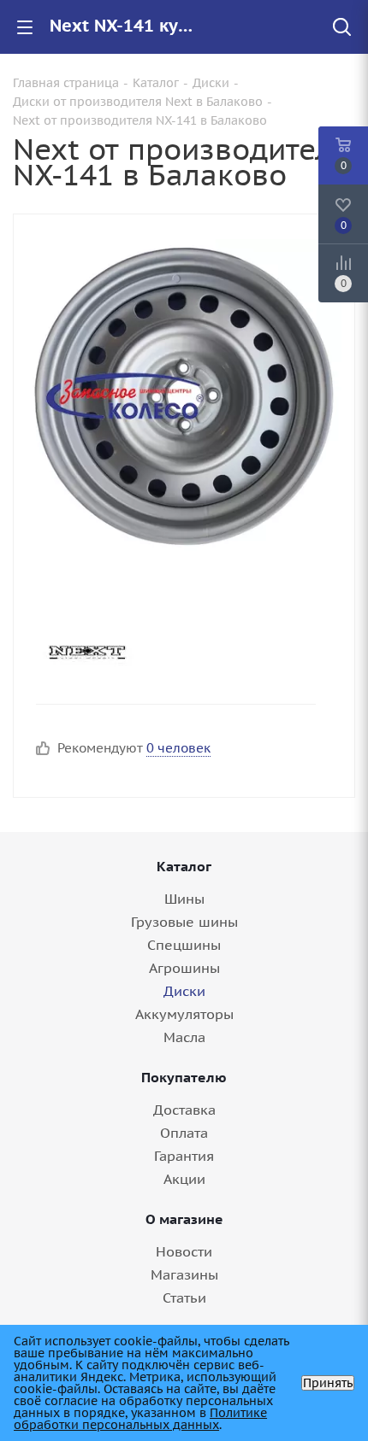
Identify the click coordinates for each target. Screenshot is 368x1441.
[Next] (169, 652)
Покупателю (184, 1077)
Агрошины (184, 967)
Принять (328, 1383)
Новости (184, 1251)
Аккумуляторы (184, 1013)
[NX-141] (184, 395)
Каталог (184, 866)
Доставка (184, 1109)
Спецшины (184, 944)
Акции (184, 1178)
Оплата (184, 1132)
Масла (184, 1037)
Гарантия (184, 1155)
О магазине (184, 1218)
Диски (184, 990)
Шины (184, 898)
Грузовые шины (184, 921)
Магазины (184, 1274)
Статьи (184, 1297)
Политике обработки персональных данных (140, 1418)
